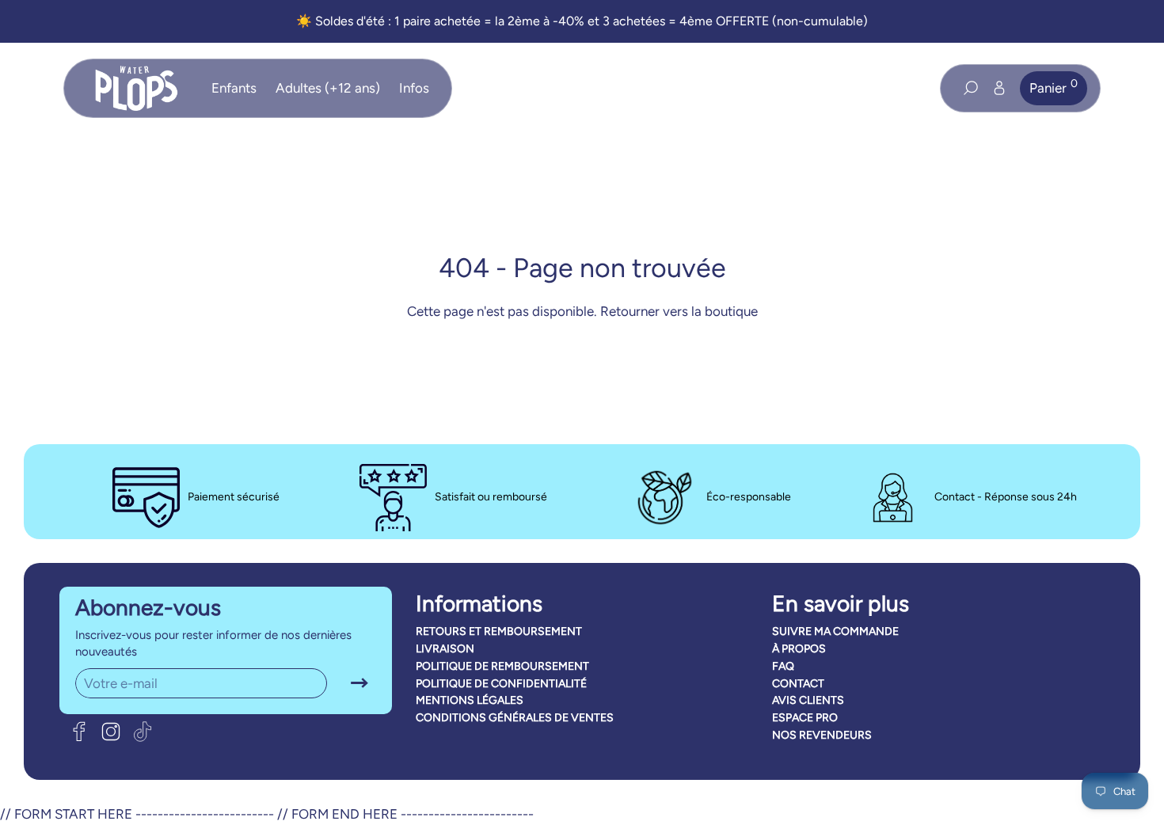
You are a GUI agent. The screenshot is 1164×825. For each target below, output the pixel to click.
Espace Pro (805, 717)
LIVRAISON (445, 649)
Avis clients (808, 700)
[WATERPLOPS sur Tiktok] (142, 731)
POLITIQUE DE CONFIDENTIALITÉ (501, 683)
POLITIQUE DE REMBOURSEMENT (502, 666)
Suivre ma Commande (835, 631)
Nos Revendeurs (822, 735)
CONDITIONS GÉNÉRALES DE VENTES (515, 717)
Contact (798, 683)
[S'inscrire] (359, 684)
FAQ (783, 666)
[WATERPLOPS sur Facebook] (79, 731)
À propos (799, 649)
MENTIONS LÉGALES (469, 700)
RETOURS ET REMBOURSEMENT (499, 631)
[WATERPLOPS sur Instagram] (111, 731)
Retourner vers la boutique (679, 311)
